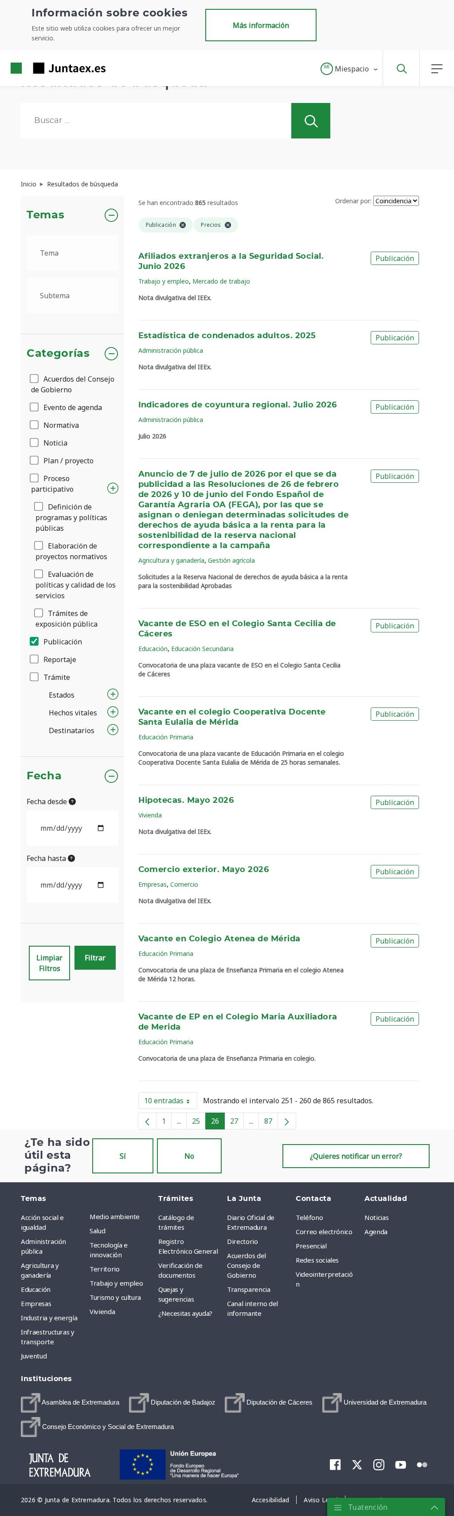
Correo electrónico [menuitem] (324, 1231)
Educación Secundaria (202, 648)
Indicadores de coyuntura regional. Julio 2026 (237, 405)
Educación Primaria (165, 737)
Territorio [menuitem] (105, 1268)
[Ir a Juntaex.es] (42, 68)
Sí (123, 1156)
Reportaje (59, 659)
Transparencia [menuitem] (248, 1289)
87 (271, 1122)
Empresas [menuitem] (36, 1303)
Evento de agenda (72, 407)
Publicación (62, 642)
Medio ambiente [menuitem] (115, 1216)
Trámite (56, 677)
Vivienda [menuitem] (102, 1311)
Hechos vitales (73, 713)
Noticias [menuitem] (376, 1217)
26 (218, 1122)
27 (237, 1122)
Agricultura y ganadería (171, 560)
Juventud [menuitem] (34, 1355)
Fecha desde (48, 801)
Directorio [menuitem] (242, 1241)
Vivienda (150, 815)
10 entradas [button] (170, 1102)
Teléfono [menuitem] (309, 1217)
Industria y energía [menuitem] (49, 1317)
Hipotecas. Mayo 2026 (186, 801)
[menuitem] (70, 1403)
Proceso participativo (52, 484)
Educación (153, 648)
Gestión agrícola (231, 560)
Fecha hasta (47, 858)
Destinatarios (71, 730)
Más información (261, 25)
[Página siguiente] (287, 1121)
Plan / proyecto (68, 461)
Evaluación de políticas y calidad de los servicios (75, 584)
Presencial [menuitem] (311, 1245)
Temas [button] (45, 215)
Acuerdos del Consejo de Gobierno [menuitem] (246, 1265)
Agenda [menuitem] (375, 1231)
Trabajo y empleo (163, 281)
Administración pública (170, 350)
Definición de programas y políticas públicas (71, 517)
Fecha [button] (44, 776)
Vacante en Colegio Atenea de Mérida (219, 939)
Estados (61, 695)
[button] (350, 69)
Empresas (152, 884)
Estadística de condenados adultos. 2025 (227, 336)
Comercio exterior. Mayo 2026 (203, 870)
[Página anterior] (147, 1121)
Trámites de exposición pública (66, 618)
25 (199, 1122)
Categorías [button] (58, 353)
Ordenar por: (353, 201)
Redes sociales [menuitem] (317, 1259)
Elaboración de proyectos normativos (71, 551)
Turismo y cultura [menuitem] (115, 1297)
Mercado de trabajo (221, 281)
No (189, 1156)
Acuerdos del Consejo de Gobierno (72, 384)
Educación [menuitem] (36, 1289)
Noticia (54, 443)
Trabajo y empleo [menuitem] (116, 1283)
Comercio (184, 884)
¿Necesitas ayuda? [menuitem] (185, 1313)
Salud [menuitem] (97, 1230)
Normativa (60, 425)
